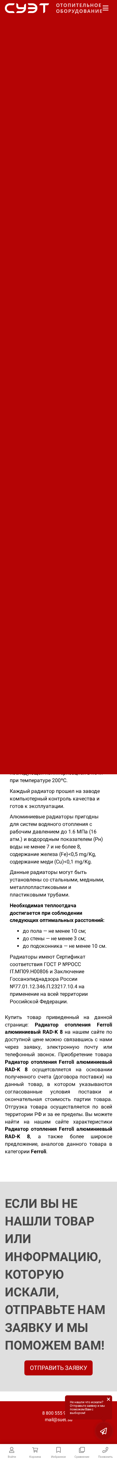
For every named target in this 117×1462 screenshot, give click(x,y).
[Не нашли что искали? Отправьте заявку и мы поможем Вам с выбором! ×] (104, 1431)
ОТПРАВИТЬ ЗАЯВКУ (58, 1367)
